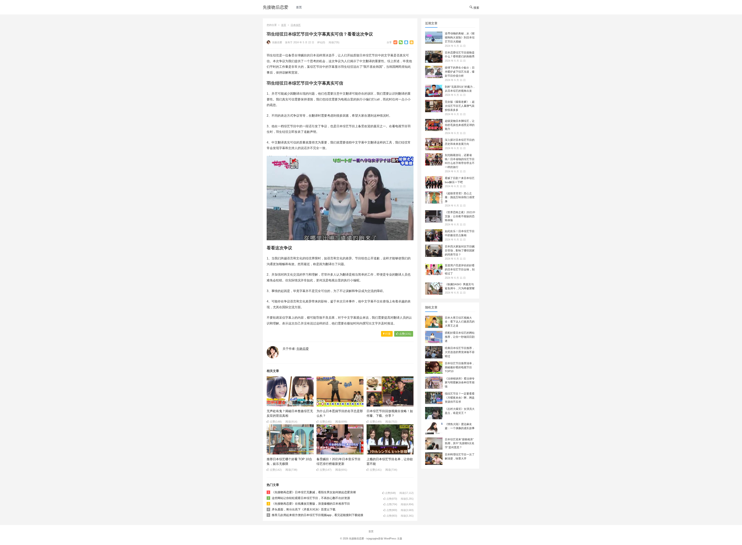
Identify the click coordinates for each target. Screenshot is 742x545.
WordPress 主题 (393, 538)
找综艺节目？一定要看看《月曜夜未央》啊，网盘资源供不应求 (460, 397)
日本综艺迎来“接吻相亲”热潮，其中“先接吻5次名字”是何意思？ (459, 443)
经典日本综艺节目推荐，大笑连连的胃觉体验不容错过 (460, 352)
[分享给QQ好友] (406, 42)
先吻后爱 (276, 42)
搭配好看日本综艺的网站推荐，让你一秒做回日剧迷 (460, 336)
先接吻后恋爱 (275, 7)
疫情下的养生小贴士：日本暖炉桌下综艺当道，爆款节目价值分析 (460, 71)
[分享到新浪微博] (395, 42)
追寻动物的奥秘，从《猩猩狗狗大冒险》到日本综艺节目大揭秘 (460, 37)
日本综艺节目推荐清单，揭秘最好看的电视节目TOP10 (460, 367)
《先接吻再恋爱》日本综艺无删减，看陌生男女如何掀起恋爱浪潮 (314, 492)
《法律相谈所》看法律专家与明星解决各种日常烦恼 (460, 382)
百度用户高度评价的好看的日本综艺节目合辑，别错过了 (460, 269)
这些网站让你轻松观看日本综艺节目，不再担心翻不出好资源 (311, 498)
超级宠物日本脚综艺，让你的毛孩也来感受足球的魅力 (460, 125)
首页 (299, 7)
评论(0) (321, 42)
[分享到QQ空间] (412, 42)
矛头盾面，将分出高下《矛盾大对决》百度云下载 (303, 509)
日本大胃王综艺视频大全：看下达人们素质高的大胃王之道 (460, 321)
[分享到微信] (401, 42)
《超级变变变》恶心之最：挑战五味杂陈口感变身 (460, 197)
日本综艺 (296, 25)
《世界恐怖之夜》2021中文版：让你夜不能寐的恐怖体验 (460, 216)
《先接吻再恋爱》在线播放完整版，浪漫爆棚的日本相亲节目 (311, 503)
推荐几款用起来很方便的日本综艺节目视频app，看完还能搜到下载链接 (317, 515)
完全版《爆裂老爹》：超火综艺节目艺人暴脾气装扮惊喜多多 (460, 105)
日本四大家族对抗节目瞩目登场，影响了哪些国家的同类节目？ (460, 250)
